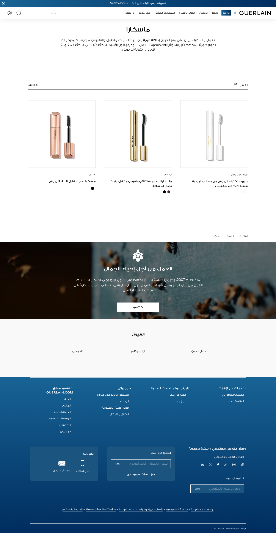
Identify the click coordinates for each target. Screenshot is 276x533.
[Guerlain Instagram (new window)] (234, 465)
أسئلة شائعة (236, 401)
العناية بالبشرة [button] (187, 13)
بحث (118, 464)
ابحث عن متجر (177, 394)
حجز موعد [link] (145, 13)
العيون (230, 236)
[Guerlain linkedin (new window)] (202, 465)
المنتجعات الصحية (60, 418)
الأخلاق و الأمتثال (119, 414)
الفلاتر (244, 85)
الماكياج (244, 236)
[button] (3, 3)
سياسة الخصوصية (177, 509)
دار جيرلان (65, 431)
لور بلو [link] (226, 13)
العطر (67, 399)
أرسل (197, 489)
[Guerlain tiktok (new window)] (225, 465)
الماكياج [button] (203, 13)
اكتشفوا (138, 307)
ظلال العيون (198, 351)
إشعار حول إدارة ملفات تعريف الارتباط (141, 509)
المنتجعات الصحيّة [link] (165, 13)
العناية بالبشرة (62, 412)
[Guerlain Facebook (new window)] (218, 465)
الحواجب (77, 351)
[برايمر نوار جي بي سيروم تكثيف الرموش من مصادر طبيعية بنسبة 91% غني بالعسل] (214, 134)
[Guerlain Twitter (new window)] (210, 465)
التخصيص (65, 425)
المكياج (66, 405)
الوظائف (124, 401)
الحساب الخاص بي (233, 394)
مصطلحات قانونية (202, 509)
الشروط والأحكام (73, 509)
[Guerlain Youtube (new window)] (242, 465)
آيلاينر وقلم (138, 351)
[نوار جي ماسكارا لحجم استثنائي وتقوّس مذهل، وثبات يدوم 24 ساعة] (138, 134)
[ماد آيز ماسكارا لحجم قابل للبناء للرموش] (62, 134)
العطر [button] (215, 13)
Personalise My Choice (101, 509)
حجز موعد (180, 401)
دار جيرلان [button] (129, 13)
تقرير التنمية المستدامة (115, 407)
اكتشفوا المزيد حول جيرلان (113, 394)
